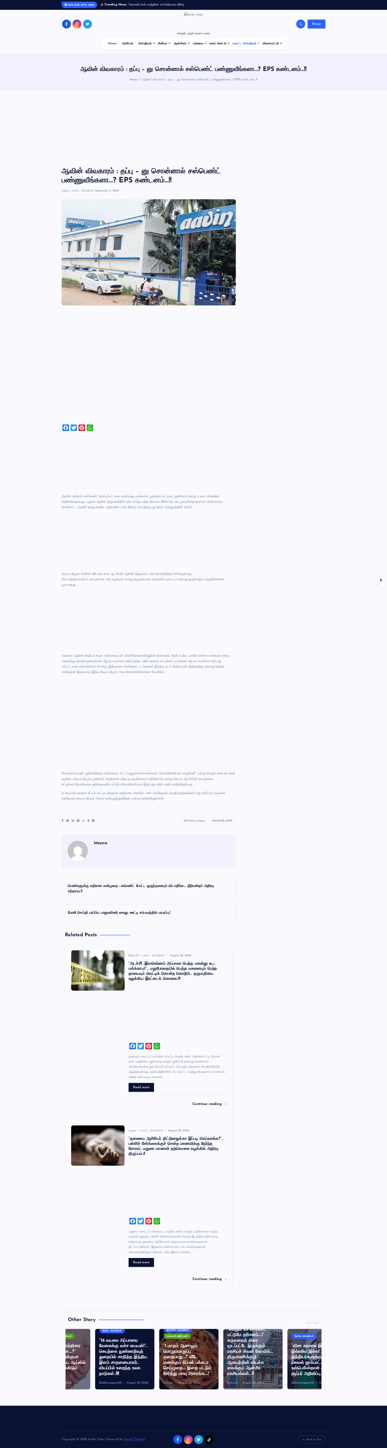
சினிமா (162, 43)
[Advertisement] (193, 129)
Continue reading (207, 1104)
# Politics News (195, 820)
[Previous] (309, 1320)
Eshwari (141, 1382)
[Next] (316, 1320)
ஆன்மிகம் (180, 43)
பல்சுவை (198, 43)
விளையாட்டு (271, 43)
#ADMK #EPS (223, 820)
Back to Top (313, 1439)
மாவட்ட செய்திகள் (244, 43)
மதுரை (66, 190)
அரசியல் (127, 43)
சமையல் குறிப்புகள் (150, 1336)
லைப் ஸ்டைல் (218, 43)
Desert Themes (134, 1439)
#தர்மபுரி (133, 955)
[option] (97, 1359)
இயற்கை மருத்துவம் (150, 1330)
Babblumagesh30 (83, 1382)
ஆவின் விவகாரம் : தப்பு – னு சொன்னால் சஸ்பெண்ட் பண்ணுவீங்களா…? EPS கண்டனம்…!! (200, 79)
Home (316, 24)
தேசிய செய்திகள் (85, 1331)
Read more (141, 1087)
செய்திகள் (145, 43)
